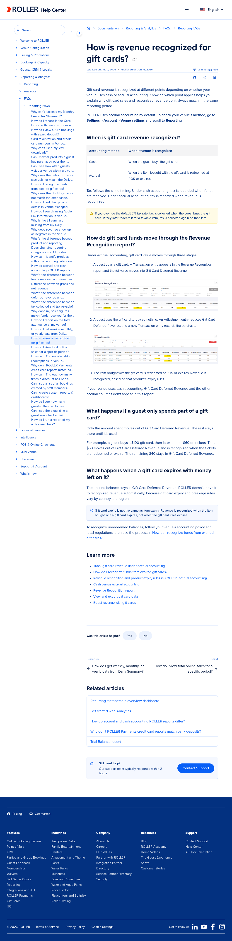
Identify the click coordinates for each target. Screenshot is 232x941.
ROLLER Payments (20, 895)
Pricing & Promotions (35, 55)
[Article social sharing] (204, 77)
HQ (9, 906)
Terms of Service (47, 926)
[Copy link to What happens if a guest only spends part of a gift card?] (107, 418)
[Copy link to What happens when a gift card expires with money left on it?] (116, 477)
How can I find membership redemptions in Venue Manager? (50, 358)
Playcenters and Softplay (68, 895)
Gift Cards (14, 901)
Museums (58, 873)
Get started (43, 813)
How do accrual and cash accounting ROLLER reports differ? (50, 267)
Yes (129, 635)
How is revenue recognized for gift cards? (50, 340)
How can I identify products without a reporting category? (51, 258)
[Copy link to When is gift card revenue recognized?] (187, 138)
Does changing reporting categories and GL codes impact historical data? (48, 249)
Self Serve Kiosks (19, 879)
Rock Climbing (61, 890)
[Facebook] (213, 927)
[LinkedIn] (195, 927)
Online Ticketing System (24, 841)
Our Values (104, 852)
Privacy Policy (75, 926)
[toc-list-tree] (194, 77)
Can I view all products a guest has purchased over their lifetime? (52, 159)
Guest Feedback (18, 863)
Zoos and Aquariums (65, 879)
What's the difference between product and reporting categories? (52, 240)
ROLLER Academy (153, 846)
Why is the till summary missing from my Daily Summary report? (47, 222)
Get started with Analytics (110, 710)
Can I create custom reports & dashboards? (52, 394)
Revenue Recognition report (113, 590)
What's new (28, 473)
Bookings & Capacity (34, 62)
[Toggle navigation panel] (79, 33)
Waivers (12, 873)
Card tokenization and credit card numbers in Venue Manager (51, 141)
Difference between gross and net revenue (52, 286)
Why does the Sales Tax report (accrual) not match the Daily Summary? (52, 177)
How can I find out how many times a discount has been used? (51, 376)
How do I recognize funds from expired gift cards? (49, 186)
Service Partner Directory (114, 873)
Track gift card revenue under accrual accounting (129, 565)
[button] (39, 30)
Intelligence (28, 437)
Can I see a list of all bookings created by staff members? (52, 385)
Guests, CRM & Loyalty (36, 69)
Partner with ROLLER (111, 857)
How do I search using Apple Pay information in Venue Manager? (51, 213)
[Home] (37, 10)
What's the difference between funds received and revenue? (52, 277)
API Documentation (199, 852)
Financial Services (33, 430)
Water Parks (59, 868)
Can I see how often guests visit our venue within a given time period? (51, 168)
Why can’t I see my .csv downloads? (47, 150)
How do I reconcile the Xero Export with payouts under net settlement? (52, 123)
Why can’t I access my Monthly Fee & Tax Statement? (52, 113)
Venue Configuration (34, 48)
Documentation (108, 28)
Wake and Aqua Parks (66, 884)
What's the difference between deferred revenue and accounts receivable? (52, 295)
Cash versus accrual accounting (116, 584)
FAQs (27, 98)
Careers (101, 846)
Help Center (194, 846)
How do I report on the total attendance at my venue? (50, 322)
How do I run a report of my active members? (50, 421)
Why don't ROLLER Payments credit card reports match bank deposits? (52, 367)
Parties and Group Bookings (26, 857)
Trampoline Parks (63, 841)
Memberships (16, 868)
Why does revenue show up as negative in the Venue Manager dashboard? (51, 231)
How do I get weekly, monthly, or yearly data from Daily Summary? (52, 331)
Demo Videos (150, 852)
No (145, 635)
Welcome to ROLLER (34, 40)
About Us (102, 841)
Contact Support (196, 768)
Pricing (17, 813)
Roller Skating (61, 901)
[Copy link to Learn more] (121, 555)
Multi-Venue (28, 452)
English (213, 9)
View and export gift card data (115, 596)
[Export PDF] (214, 77)
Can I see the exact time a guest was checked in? (49, 412)
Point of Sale (15, 846)
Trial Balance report (105, 741)
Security (102, 879)
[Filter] (71, 30)
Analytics (30, 91)
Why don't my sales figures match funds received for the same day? (51, 313)
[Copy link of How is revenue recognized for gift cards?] (134, 59)
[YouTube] (204, 927)
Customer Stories (153, 868)
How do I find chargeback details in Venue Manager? (49, 204)
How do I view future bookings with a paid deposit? (52, 132)
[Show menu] (186, 9)
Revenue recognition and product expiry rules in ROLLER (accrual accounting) (150, 578)
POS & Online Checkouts (38, 444)
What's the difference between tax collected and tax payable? (52, 304)
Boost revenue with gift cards (114, 602)
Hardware (27, 459)
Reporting (31, 84)
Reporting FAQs (39, 105)
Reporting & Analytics (35, 77)
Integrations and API (21, 890)
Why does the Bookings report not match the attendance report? (52, 195)
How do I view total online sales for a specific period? (50, 349)
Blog (144, 841)
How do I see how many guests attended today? (48, 403)
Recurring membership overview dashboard (124, 700)
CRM (10, 852)
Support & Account (33, 466)
